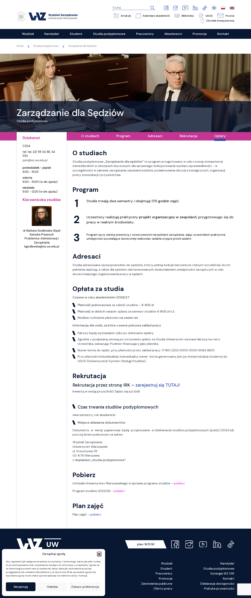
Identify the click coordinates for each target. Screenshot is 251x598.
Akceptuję (21, 587)
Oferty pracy (163, 588)
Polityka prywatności (219, 588)
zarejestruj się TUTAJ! (158, 385)
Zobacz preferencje (85, 587)
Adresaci (155, 136)
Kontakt (228, 578)
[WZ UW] (47, 16)
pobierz (95, 514)
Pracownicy (164, 573)
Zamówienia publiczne (156, 584)
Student (166, 568)
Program (123, 136)
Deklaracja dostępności (217, 584)
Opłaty (220, 136)
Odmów (52, 587)
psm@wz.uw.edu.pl (35, 160)
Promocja (165, 578)
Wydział (166, 563)
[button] (99, 554)
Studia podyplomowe (218, 568)
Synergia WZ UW (222, 573)
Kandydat (227, 563)
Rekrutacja (188, 136)
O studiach (90, 136)
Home (20, 46)
